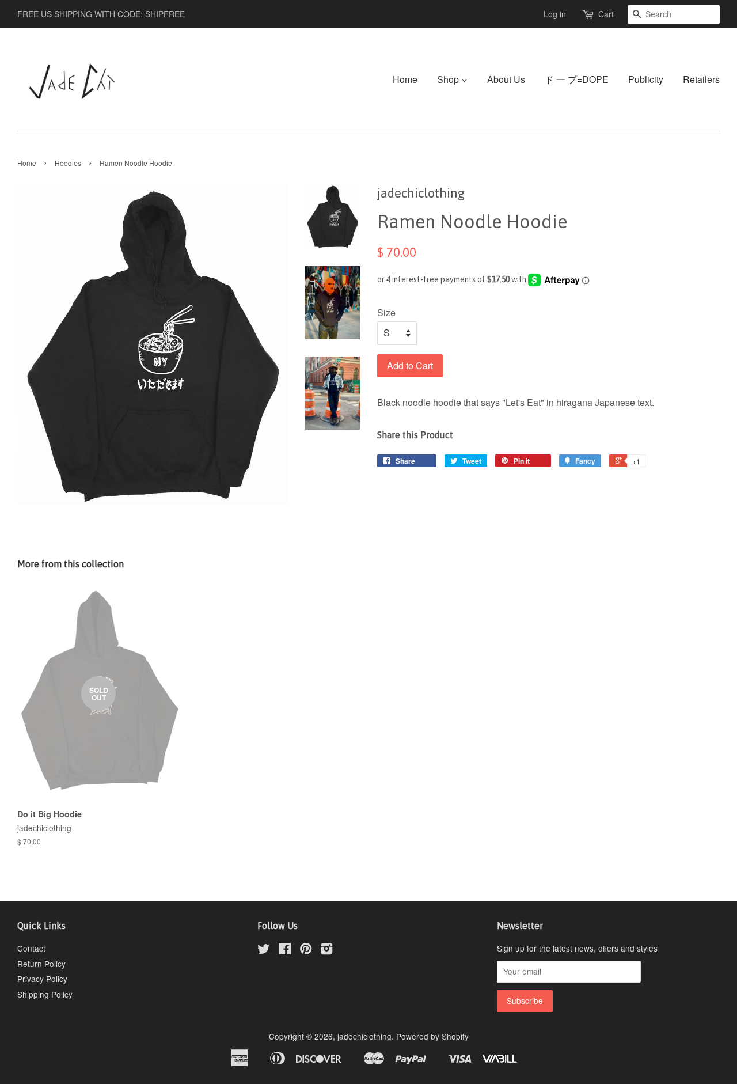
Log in (555, 14)
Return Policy (41, 963)
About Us (506, 79)
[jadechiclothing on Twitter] (263, 950)
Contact (31, 948)
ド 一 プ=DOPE (577, 79)
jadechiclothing (364, 1036)
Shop (449, 79)
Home (405, 79)
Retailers (701, 79)
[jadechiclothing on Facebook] (284, 950)
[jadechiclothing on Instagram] (326, 950)
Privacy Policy (42, 978)
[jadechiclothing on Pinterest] (305, 950)
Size (386, 312)
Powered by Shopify (432, 1036)
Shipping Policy (45, 994)
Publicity (645, 79)
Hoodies (68, 163)
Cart (606, 14)
